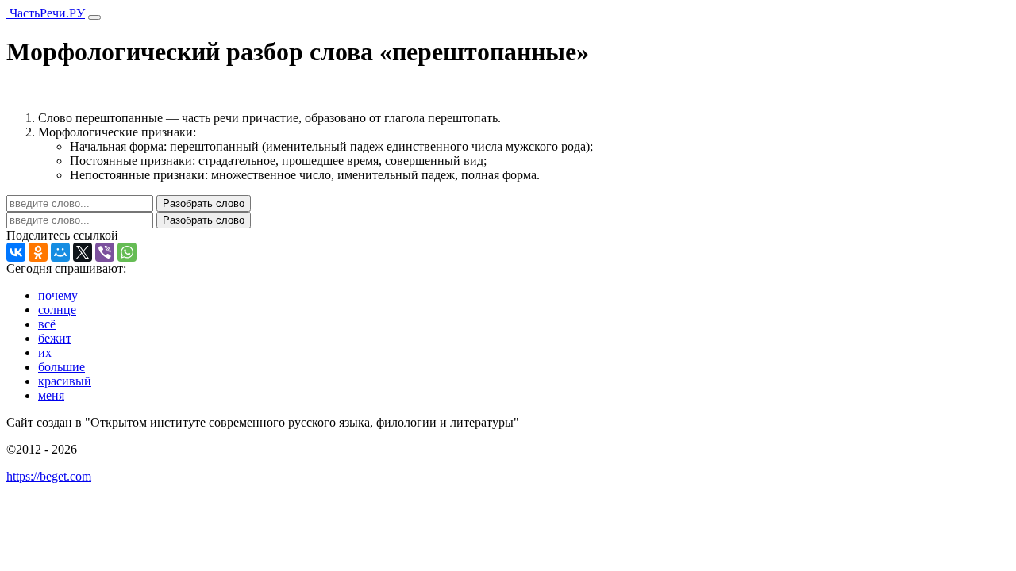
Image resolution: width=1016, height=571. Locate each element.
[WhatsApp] (127, 252)
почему (58, 295)
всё (47, 324)
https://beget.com (48, 476)
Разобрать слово (203, 203)
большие (61, 367)
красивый (64, 381)
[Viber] (104, 252)
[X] (82, 252)
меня (51, 395)
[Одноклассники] (38, 252)
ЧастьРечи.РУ (45, 13)
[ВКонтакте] (15, 252)
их (45, 352)
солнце (57, 309)
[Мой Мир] (60, 252)
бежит (54, 338)
